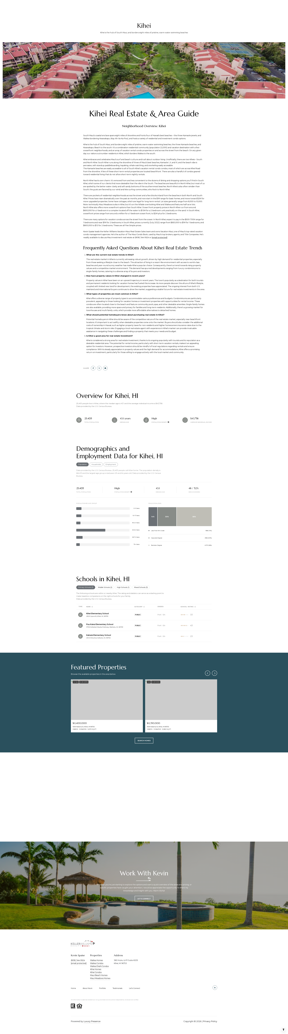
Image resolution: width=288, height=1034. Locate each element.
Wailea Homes (96, 960)
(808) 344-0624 (78, 960)
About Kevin (87, 988)
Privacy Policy (210, 1021)
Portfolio (102, 988)
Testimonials (117, 988)
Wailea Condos (96, 963)
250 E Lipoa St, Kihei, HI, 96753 (97, 616)
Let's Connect (134, 988)
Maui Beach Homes (98, 975)
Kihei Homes (95, 969)
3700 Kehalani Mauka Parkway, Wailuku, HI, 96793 (104, 627)
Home (73, 988)
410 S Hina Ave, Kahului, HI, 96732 (98, 638)
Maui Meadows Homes (100, 978)
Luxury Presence (92, 1021)
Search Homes (144, 741)
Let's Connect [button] (144, 899)
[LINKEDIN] (215, 987)
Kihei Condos (96, 972)
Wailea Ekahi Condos (99, 966)
